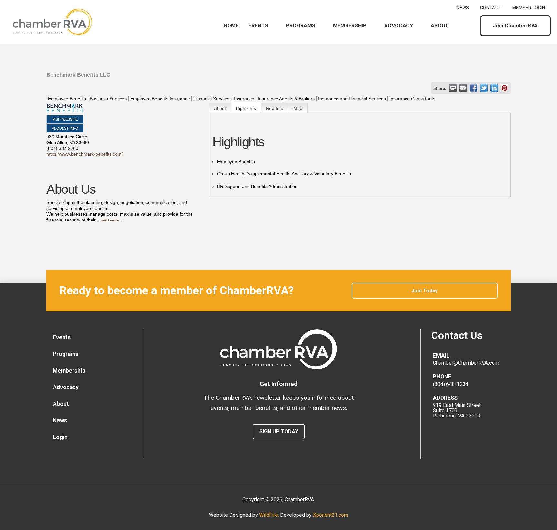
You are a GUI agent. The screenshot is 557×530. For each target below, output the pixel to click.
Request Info (65, 128)
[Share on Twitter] (484, 88)
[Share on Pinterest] (504, 88)
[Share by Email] (463, 88)
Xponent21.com (330, 515)
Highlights (246, 108)
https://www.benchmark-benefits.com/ (84, 154)
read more (110, 220)
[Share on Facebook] (473, 88)
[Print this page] (453, 88)
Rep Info (274, 108)
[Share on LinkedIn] (494, 88)
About (220, 108)
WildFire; (269, 515)
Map (297, 108)
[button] (469, 26)
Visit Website (65, 119)
